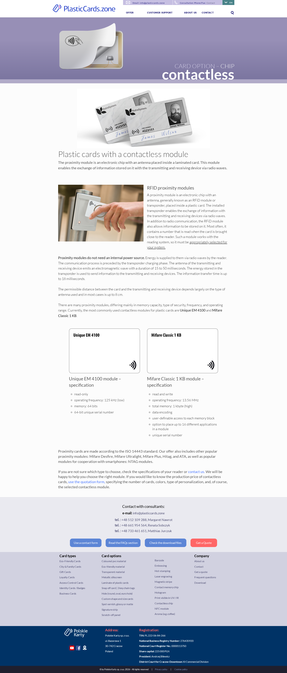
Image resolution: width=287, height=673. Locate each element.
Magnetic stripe (163, 581)
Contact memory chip (166, 587)
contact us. (196, 471)
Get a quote (200, 571)
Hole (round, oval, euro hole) (117, 593)
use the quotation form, (86, 481)
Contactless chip (164, 603)
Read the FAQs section (123, 543)
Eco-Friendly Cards (70, 561)
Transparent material (113, 571)
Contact (211, 3)
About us (190, 12)
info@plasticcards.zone (149, 513)
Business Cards (67, 593)
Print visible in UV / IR (167, 597)
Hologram (160, 592)
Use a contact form (86, 543)
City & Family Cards (70, 566)
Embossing (161, 565)
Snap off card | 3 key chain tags (118, 588)
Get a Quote (204, 543)
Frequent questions (205, 577)
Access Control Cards (71, 582)
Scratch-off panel (111, 614)
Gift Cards (65, 571)
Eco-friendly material (113, 566)
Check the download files (165, 543)
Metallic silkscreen (112, 577)
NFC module (162, 608)
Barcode (159, 560)
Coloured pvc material (114, 561)
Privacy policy (161, 669)
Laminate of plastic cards (115, 582)
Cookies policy (180, 669)
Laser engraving (163, 576)
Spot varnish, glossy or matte (117, 604)
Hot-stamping (162, 570)
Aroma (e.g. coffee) (165, 613)
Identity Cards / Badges (72, 588)
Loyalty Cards (67, 577)
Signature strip (110, 609)
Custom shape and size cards (117, 598)
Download (200, 582)
